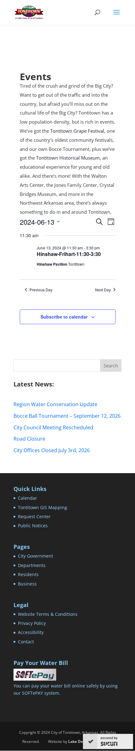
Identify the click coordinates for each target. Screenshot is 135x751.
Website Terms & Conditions (48, 614)
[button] (116, 16)
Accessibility (31, 632)
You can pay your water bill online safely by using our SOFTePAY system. (66, 689)
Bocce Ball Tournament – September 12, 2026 (67, 415)
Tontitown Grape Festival (77, 131)
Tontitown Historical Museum (68, 158)
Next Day (103, 289)
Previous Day (41, 289)
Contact (26, 642)
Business (27, 584)
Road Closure (29, 438)
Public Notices (33, 526)
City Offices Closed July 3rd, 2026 (52, 450)
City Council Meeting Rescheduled (53, 427)
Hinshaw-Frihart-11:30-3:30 (69, 254)
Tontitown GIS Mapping (42, 507)
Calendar (27, 498)
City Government (35, 556)
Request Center (34, 516)
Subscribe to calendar (64, 317)
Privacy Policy (32, 623)
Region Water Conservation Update (55, 404)
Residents (28, 574)
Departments (32, 565)
